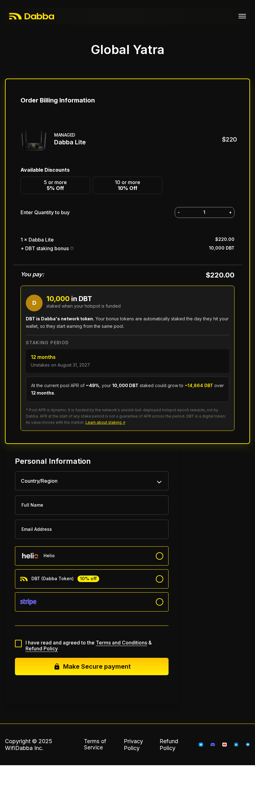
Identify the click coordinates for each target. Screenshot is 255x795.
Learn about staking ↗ (105, 422)
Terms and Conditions (121, 642)
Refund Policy (42, 648)
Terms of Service (95, 744)
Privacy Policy (133, 744)
